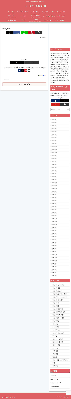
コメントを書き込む (24, 84)
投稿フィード (54, 379)
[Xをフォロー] (22, 70)
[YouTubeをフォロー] (25, 70)
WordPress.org (55, 386)
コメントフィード (56, 383)
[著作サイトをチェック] (19, 70)
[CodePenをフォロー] (29, 70)
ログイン (53, 375)
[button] (38, 32)
